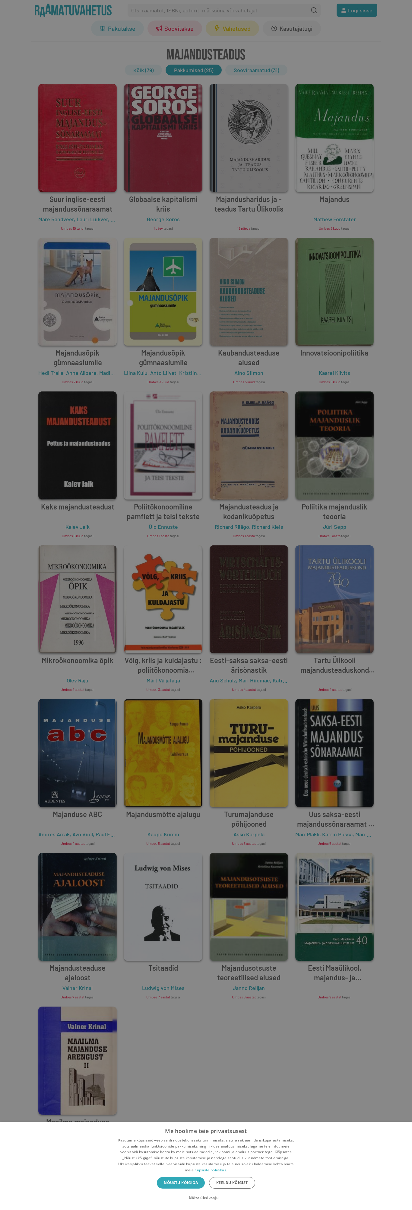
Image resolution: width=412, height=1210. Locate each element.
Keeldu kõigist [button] (232, 1182)
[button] (206, 1198)
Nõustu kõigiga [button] (181, 1182)
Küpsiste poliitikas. (211, 1170)
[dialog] (206, 1166)
